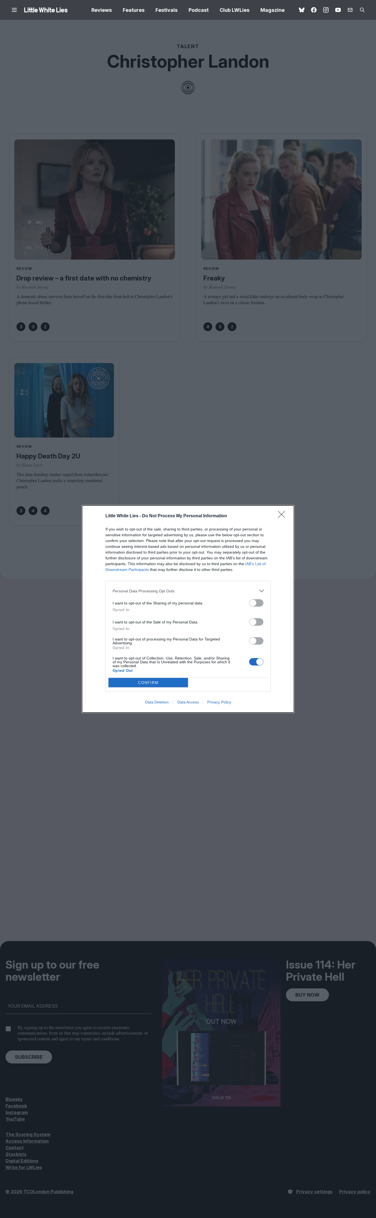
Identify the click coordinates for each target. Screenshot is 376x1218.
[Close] (283, 516)
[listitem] (188, 591)
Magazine (272, 10)
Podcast (199, 10)
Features (134, 10)
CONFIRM (148, 683)
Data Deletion (157, 702)
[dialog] (188, 609)
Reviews (101, 10)
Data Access (188, 702)
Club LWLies (234, 10)
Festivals (167, 10)
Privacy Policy (219, 702)
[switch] (256, 603)
